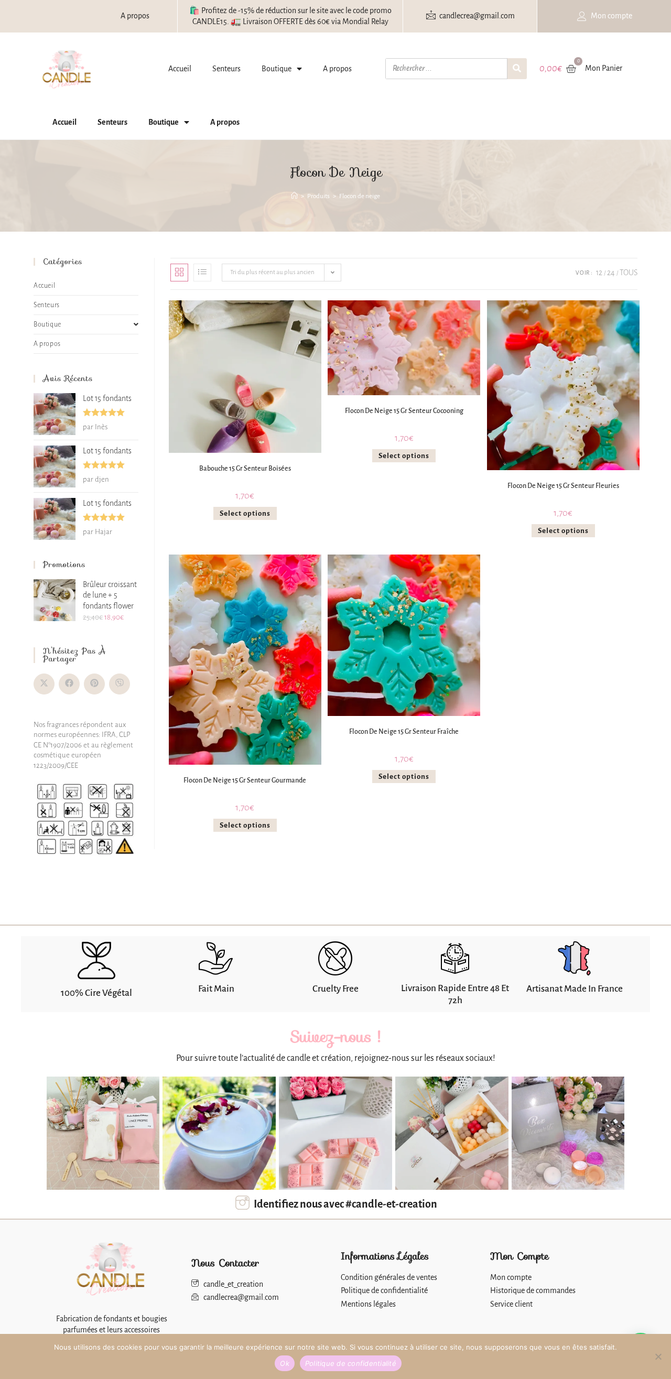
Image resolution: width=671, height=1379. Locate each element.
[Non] (658, 1356)
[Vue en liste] (202, 272)
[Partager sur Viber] (119, 684)
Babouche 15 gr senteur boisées (245, 468)
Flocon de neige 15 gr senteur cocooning (404, 411)
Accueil (179, 68)
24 (611, 272)
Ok (284, 1363)
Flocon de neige (359, 196)
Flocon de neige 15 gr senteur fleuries (563, 486)
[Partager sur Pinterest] (94, 684)
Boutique (276, 68)
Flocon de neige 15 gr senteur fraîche (404, 731)
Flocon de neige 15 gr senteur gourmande (244, 780)
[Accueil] (294, 196)
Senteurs (226, 68)
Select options (245, 513)
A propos (337, 68)
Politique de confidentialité (350, 1363)
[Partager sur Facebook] (69, 684)
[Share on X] (44, 684)
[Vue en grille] (179, 272)
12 (599, 272)
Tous (628, 272)
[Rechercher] (517, 68)
